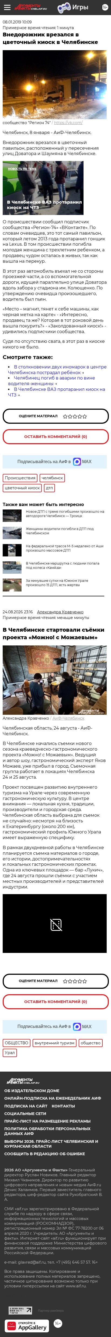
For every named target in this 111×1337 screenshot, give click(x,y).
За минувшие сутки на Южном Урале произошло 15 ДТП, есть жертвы (57, 583)
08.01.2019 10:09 (17, 22)
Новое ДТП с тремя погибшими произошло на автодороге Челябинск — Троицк (65, 514)
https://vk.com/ (68, 122)
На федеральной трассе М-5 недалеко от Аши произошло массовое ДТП (64, 548)
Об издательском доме (31, 1090)
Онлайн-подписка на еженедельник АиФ (52, 1098)
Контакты (63, 1106)
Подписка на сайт (25, 1106)
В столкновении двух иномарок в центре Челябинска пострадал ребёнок (57, 369)
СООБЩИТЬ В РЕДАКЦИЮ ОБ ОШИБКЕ (44, 1153)
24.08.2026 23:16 (18, 612)
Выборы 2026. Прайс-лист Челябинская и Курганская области (51, 1144)
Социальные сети (25, 1113)
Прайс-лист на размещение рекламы (47, 1121)
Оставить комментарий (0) (55, 436)
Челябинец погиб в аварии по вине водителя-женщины (51, 380)
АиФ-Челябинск (68, 718)
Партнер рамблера (51, 1310)
